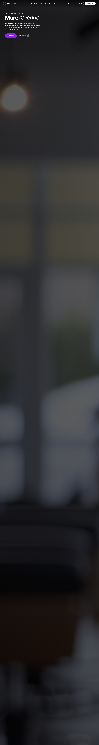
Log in (80, 3)
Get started (90, 3)
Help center (70, 3)
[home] (10, 3)
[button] (33, 3)
